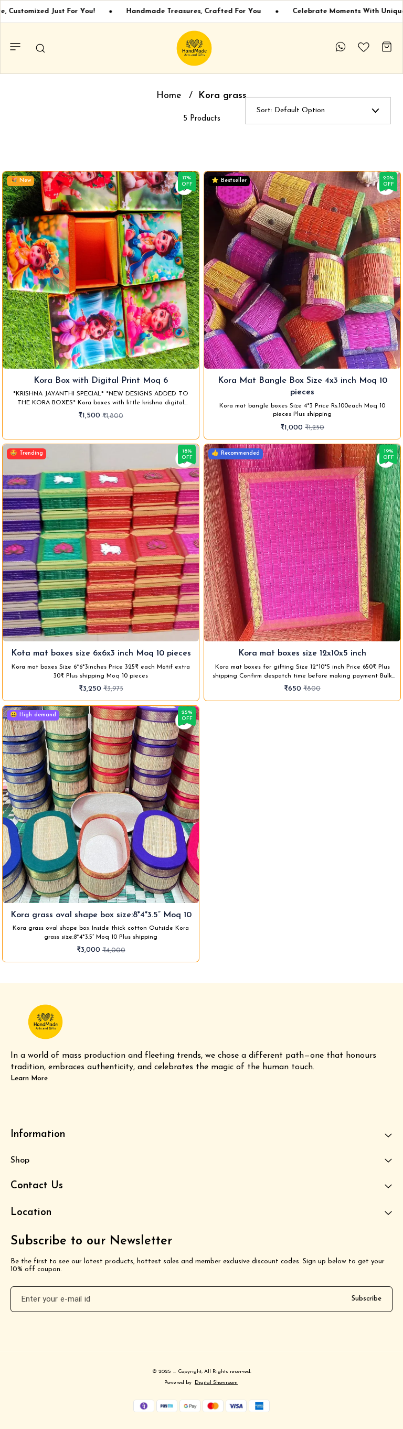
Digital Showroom (216, 1382)
